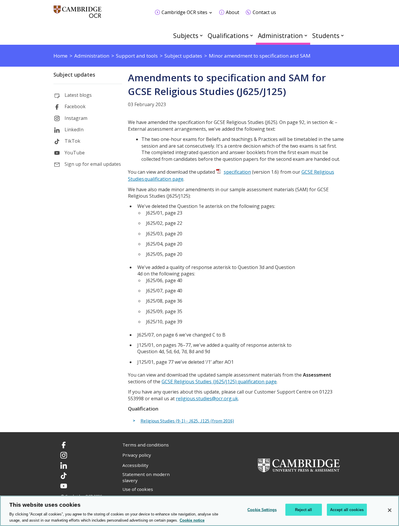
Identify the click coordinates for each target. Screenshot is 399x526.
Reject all (303, 510)
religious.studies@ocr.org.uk (207, 398)
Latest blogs (78, 95)
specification (237, 172)
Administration (280, 35)
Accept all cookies (347, 510)
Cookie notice (192, 520)
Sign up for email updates (93, 164)
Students (325, 35)
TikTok (72, 141)
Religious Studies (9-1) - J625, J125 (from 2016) (187, 421)
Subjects (185, 35)
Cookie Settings (262, 510)
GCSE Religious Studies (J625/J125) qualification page (219, 381)
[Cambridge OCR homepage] (77, 14)
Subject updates (74, 74)
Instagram (76, 118)
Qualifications (228, 35)
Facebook (75, 106)
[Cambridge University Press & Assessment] (299, 465)
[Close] (389, 510)
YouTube (75, 152)
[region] (199, 511)
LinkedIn (74, 129)
